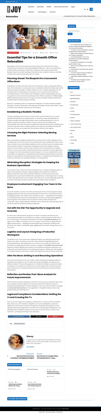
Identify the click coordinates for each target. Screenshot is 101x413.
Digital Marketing (74, 98)
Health (49, 7)
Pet (71, 133)
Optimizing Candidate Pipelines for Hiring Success (15, 385)
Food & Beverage (75, 114)
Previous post (30, 353)
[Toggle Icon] (91, 9)
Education (40, 7)
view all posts (30, 346)
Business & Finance (13, 52)
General (52, 12)
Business (31, 7)
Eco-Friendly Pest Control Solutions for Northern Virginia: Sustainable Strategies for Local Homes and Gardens (80, 46)
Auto (71, 92)
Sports (72, 137)
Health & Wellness (75, 121)
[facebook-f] (94, 1)
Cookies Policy (42, 412)
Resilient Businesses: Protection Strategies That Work (53, 372)
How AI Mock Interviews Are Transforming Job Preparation (34, 385)
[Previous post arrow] (7, 356)
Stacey (36, 52)
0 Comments (55, 52)
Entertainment (74, 105)
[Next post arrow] (63, 356)
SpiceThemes (65, 408)
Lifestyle (31, 12)
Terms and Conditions (50, 412)
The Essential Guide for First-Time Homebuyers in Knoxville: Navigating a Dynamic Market (79, 58)
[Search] (85, 9)
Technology (42, 12)
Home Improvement (61, 7)
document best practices (18, 288)
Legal (73, 7)
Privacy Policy (59, 412)
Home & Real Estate (75, 124)
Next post (39, 353)
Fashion (72, 111)
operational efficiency (51, 219)
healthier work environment (54, 245)
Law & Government (75, 127)
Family (72, 108)
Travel (72, 143)
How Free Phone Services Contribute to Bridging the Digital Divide (22, 357)
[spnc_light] (87, 9)
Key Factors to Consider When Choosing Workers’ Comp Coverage (47, 357)
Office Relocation (26, 52)
